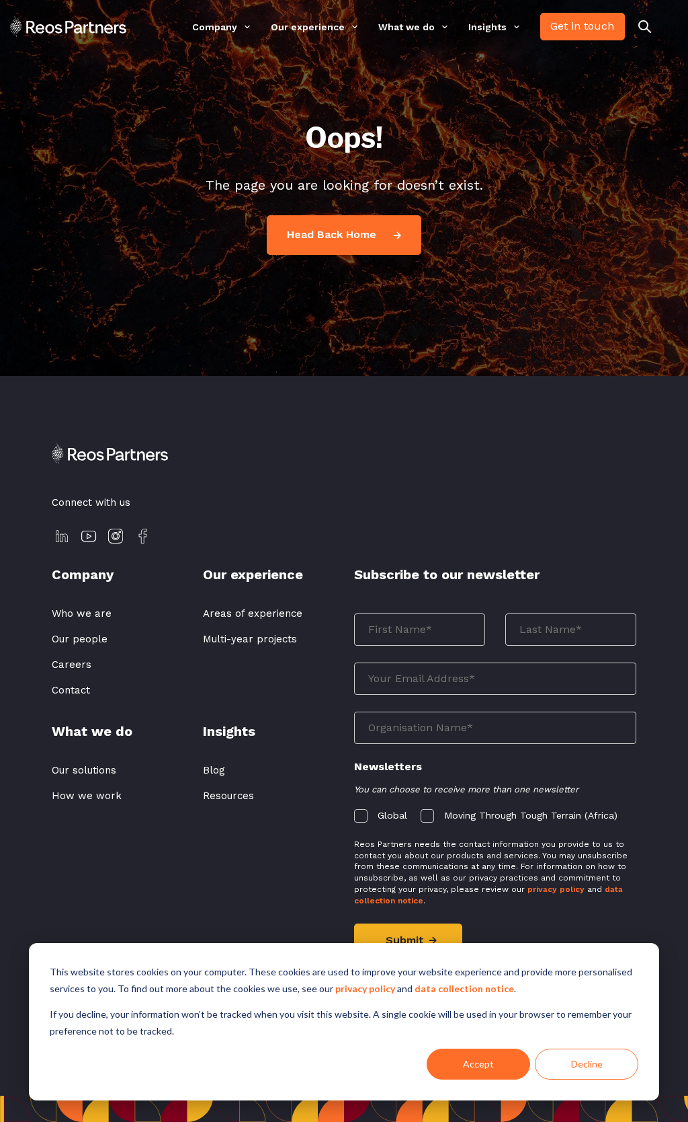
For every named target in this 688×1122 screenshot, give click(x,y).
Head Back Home (333, 234)
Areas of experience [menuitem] (252, 613)
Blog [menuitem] (214, 770)
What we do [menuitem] (406, 27)
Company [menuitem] (214, 27)
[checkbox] (495, 812)
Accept (478, 1064)
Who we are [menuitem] (82, 613)
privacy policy (365, 988)
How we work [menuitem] (87, 796)
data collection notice (464, 988)
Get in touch (582, 26)
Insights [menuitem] (487, 27)
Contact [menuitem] (71, 690)
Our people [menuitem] (80, 639)
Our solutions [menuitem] (84, 770)
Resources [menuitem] (228, 796)
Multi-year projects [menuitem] (250, 639)
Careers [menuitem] (71, 665)
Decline (587, 1064)
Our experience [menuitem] (308, 27)
